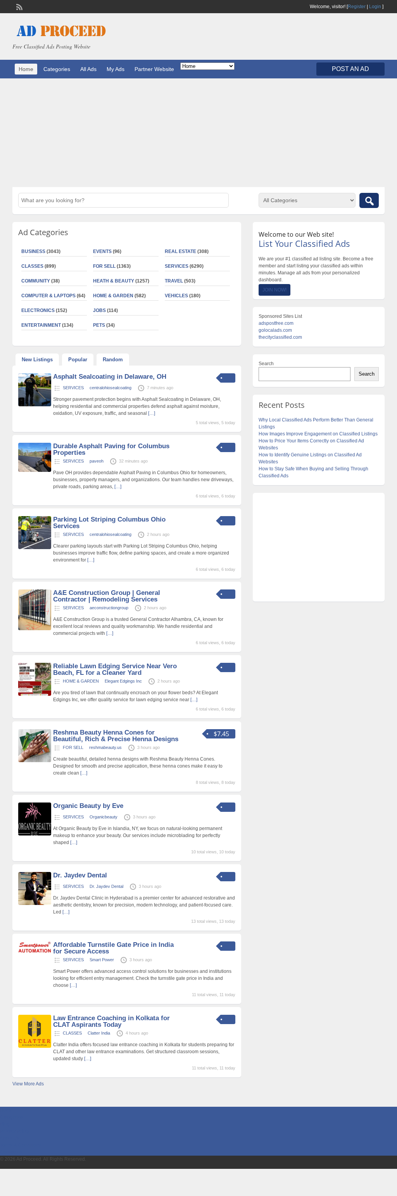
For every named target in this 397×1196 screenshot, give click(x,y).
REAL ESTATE (180, 251)
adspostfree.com (276, 323)
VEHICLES (176, 295)
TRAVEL (174, 281)
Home (26, 69)
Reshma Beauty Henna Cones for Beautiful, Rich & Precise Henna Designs (115, 736)
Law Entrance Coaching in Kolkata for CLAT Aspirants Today (111, 1021)
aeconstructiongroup (109, 607)
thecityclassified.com (280, 337)
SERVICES (176, 266)
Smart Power (102, 959)
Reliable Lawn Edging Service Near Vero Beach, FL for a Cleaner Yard (115, 669)
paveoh (97, 461)
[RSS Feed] (19, 6)
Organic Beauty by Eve (88, 805)
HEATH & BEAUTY (113, 281)
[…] (151, 413)
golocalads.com (275, 330)
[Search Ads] (369, 200)
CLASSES (72, 1033)
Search (266, 363)
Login (375, 6)
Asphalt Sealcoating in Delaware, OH (109, 376)
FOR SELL (104, 266)
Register (357, 6)
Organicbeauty (103, 817)
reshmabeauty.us (105, 747)
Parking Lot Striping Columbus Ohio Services (109, 523)
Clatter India (99, 1033)
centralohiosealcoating (110, 387)
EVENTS (102, 251)
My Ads (115, 69)
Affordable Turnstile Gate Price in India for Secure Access (113, 948)
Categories (56, 69)
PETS (99, 325)
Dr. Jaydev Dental (80, 875)
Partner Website (154, 69)
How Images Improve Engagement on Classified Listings (318, 434)
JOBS (99, 310)
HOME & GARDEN (113, 295)
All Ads (88, 69)
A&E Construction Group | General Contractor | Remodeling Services (106, 596)
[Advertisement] (198, 132)
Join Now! (274, 290)
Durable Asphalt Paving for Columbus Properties (111, 449)
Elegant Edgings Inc (123, 681)
